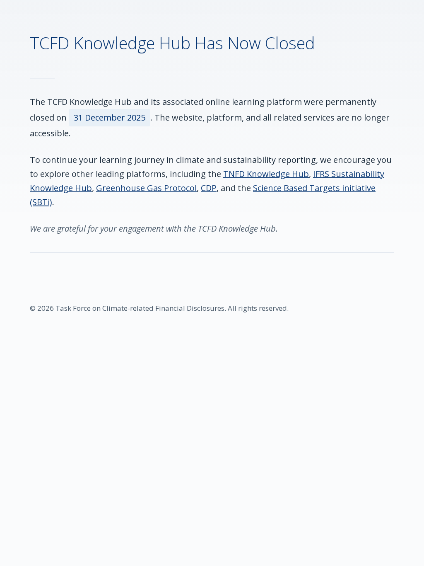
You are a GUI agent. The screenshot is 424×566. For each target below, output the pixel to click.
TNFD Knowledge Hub (266, 173)
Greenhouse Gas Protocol (146, 188)
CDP (209, 188)
